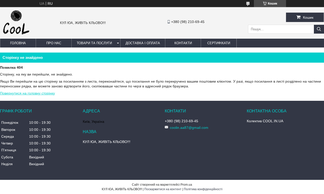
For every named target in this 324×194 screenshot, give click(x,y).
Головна (18, 43)
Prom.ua (186, 184)
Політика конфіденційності (203, 189)
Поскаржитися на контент (162, 189)
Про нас (53, 43)
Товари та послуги (94, 43)
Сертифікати (218, 43)
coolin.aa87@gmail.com (189, 128)
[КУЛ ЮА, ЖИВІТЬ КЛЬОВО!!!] (16, 36)
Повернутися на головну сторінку (27, 93)
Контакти (183, 43)
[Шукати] (319, 29)
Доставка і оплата (143, 43)
